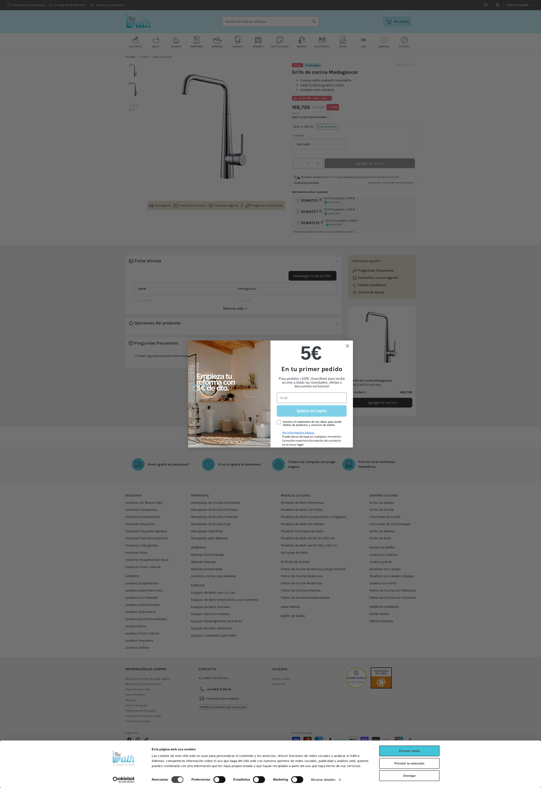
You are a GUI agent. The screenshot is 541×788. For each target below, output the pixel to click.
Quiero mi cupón (312, 411)
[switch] (219, 779)
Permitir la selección (409, 763)
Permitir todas (409, 751)
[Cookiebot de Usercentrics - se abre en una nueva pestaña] (123, 780)
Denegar (409, 775)
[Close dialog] (347, 346)
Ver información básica (298, 432)
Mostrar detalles (323, 779)
